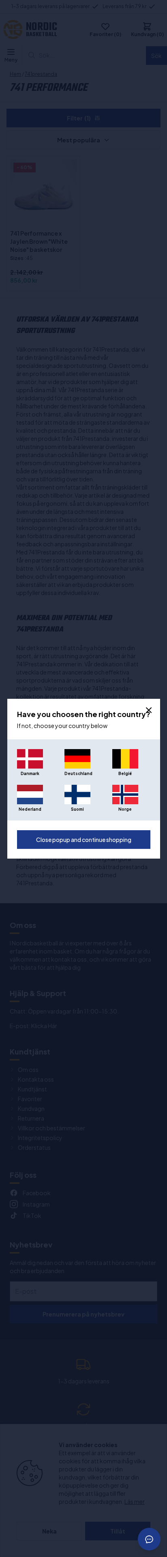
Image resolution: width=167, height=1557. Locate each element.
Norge (125, 809)
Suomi (77, 809)
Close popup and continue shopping (83, 839)
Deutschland (77, 773)
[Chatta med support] (149, 1539)
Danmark (30, 773)
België (125, 773)
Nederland (30, 809)
